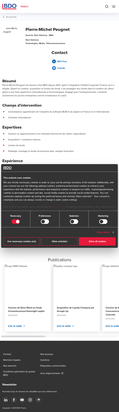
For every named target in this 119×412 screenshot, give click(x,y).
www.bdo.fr (58, 206)
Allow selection (59, 241)
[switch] (45, 221)
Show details (103, 232)
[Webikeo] (38, 400)
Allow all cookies (97, 241)
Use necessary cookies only (21, 241)
